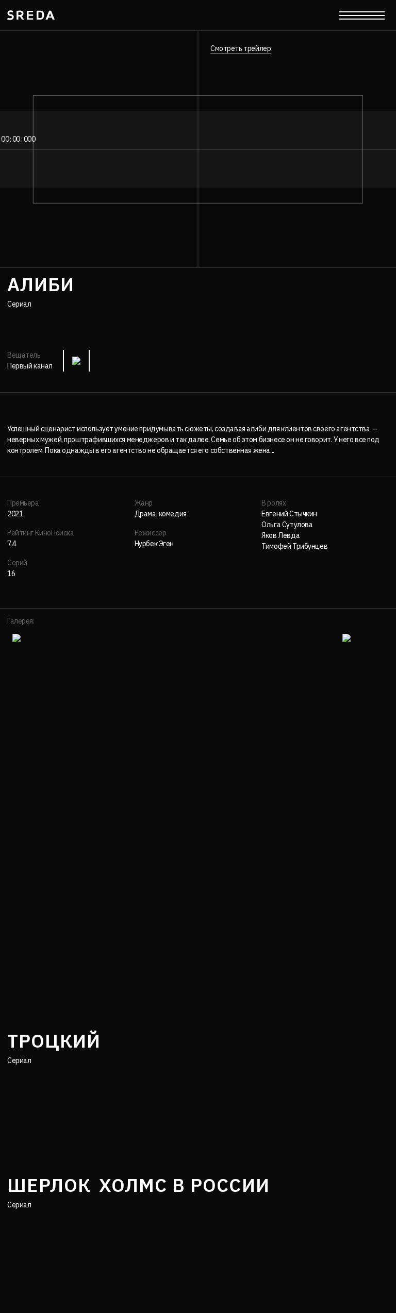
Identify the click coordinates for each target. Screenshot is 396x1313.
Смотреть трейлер (240, 48)
